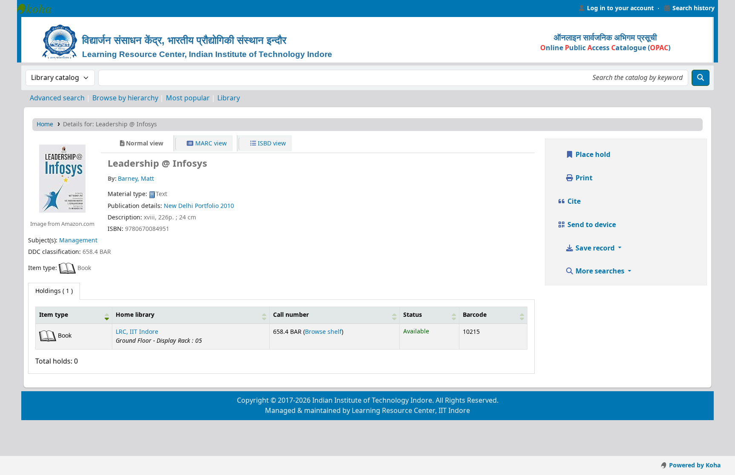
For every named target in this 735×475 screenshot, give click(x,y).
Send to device (591, 225)
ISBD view (271, 143)
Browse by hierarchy (125, 98)
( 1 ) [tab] (54, 291)
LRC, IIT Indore (137, 331)
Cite (573, 201)
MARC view (210, 143)
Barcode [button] (475, 314)
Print (583, 178)
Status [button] (412, 314)
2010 (227, 206)
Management (78, 240)
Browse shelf (323, 331)
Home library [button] (135, 314)
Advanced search (57, 98)
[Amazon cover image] (62, 178)
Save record (595, 248)
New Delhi (178, 206)
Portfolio (207, 206)
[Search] (700, 78)
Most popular (188, 98)
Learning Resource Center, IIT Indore (38, 8)
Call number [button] (291, 314)
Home (45, 124)
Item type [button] (53, 314)
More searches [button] (600, 271)
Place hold (592, 155)
